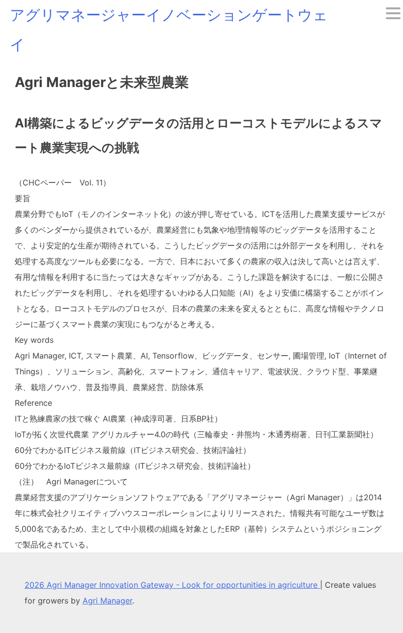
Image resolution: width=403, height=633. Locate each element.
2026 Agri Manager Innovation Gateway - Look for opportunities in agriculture (172, 585)
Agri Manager (107, 600)
